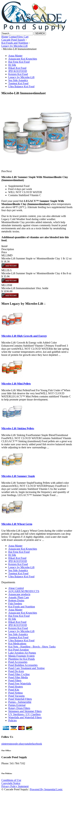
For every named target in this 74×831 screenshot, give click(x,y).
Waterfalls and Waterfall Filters (25, 717)
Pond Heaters (15, 686)
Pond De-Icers (16, 671)
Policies (12, 720)
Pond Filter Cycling (19, 674)
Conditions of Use (11, 780)
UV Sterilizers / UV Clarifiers (24, 714)
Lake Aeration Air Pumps (22, 652)
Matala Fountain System (21, 655)
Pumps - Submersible (19, 702)
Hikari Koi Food (17, 68)
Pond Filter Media (18, 677)
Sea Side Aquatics (18, 80)
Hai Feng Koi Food (19, 61)
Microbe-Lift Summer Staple (18, 476)
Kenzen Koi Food (18, 74)
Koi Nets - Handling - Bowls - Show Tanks (32, 646)
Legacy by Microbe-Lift (21, 77)
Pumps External (16, 705)
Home (4, 36)
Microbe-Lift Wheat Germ (16, 524)
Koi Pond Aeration (18, 649)
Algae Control (16, 588)
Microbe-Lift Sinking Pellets (17, 428)
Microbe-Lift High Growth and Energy (24, 335)
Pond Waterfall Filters (20, 698)
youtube (27, 743)
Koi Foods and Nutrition (21, 606)
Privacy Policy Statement (15, 786)
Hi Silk (12, 64)
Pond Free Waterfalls (19, 683)
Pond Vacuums (16, 695)
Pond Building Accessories (23, 665)
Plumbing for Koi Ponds (21, 658)
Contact (13, 36)
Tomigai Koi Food (18, 83)
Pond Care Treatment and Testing (26, 668)
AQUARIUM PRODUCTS (23, 591)
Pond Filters (14, 680)
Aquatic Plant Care (18, 597)
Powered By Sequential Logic (46, 789)
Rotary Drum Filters (19, 708)
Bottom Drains (16, 600)
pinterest (5, 743)
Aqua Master (15, 55)
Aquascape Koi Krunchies (22, 58)
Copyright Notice (10, 783)
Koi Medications (17, 643)
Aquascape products (19, 594)
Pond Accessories (17, 662)
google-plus (16, 743)
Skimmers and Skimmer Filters (25, 711)
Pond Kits (13, 689)
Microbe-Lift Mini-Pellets (16, 383)
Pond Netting (15, 692)
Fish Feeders (15, 603)
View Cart (22, 36)
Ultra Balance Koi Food (21, 86)
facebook (37, 743)
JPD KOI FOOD (17, 71)
